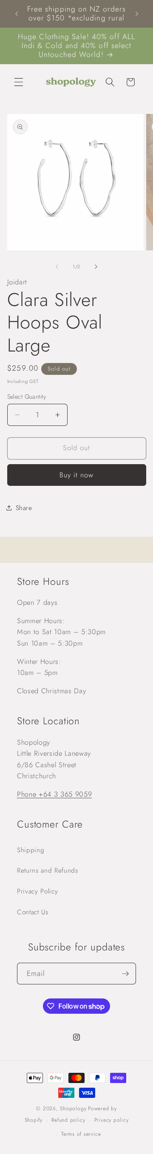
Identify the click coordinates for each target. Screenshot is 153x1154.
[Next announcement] (137, 13)
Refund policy (68, 1120)
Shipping (30, 850)
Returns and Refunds (47, 870)
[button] (18, 82)
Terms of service (81, 1134)
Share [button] (24, 508)
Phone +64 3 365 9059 (54, 794)
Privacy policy (111, 1120)
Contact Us (32, 912)
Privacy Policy (37, 891)
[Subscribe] (125, 974)
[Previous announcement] (16, 13)
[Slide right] (96, 266)
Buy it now (77, 475)
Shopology (73, 1108)
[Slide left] (57, 266)
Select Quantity (26, 396)
